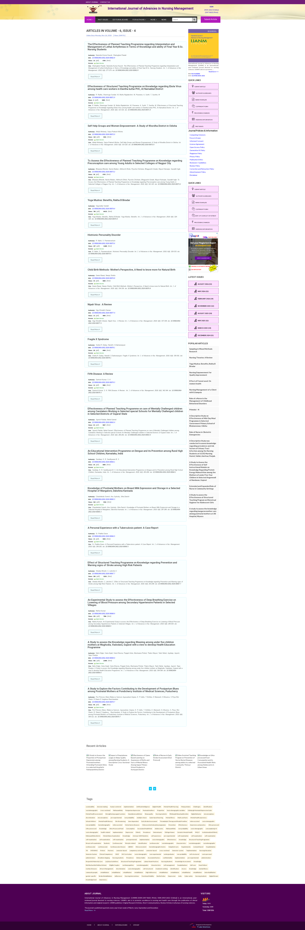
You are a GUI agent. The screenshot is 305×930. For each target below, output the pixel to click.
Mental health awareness (199, 817)
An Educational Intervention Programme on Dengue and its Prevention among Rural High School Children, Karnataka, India (135, 452)
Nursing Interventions (132, 876)
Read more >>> (214, 72)
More (153, 20)
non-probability (129, 817)
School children (91, 821)
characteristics (181, 843)
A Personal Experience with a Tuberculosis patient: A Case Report (123, 527)
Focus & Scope (195, 138)
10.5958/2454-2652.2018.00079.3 (103, 382)
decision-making (102, 806)
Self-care (193, 865)
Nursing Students (166, 861)
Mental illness (170, 817)
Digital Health (156, 806)
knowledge (192, 869)
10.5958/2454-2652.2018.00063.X (103, 422)
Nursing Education (205, 850)
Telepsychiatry (185, 806)
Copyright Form (201, 106)
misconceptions (209, 814)
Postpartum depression (132, 810)
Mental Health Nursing (171, 806)
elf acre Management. (106, 869)
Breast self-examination (93, 843)
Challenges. (197, 806)
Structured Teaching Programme (199, 839)
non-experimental (155, 854)
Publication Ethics (196, 160)
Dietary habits (140, 858)
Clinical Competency (106, 854)
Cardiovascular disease (117, 847)
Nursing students (161, 814)
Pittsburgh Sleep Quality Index (179, 814)
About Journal (92, 2)
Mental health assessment (94, 814)
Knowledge (103, 828)
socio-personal (207, 854)
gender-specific (91, 876)
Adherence (118, 876)
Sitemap (136, 925)
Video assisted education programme (154, 825)
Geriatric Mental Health (184, 832)
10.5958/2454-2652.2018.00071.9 (103, 97)
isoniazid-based (198, 847)
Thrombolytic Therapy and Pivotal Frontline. (173, 821)
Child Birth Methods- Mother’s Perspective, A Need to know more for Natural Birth (131, 269)
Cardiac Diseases (91, 869)
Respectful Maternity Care (94, 861)
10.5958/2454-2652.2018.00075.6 (103, 243)
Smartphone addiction (135, 814)
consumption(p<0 (211, 828)
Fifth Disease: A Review (100, 373)
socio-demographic (208, 821)
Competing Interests (198, 135)
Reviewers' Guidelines (198, 163)
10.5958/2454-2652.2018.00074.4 (103, 209)
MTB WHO (94, 850)
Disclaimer (193, 175)
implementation (129, 806)
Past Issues (103, 20)
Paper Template (200, 100)
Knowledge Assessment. (183, 861)
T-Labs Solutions (203, 927)
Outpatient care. (173, 847)
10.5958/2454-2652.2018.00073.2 (103, 172)
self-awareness (156, 836)
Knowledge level (91, 879)
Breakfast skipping (104, 858)
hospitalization (210, 847)
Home (89, 20)
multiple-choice (142, 817)
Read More (95, 76)
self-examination (183, 836)
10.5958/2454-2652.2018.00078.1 (103, 347)
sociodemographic (92, 810)
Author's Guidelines (203, 93)
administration (206, 858)
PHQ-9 (197, 832)
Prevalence (146, 832)
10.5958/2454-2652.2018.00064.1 (103, 462)
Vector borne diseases (132, 825)
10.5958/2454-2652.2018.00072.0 (103, 134)
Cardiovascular (117, 843)
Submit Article (210, 19)
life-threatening (120, 821)
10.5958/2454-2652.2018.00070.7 (103, 702)
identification (207, 806)
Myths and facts (183, 817)
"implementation (191, 850)
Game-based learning (156, 817)
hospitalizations (182, 865)
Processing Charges (201, 113)
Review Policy (195, 166)
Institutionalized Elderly (209, 832)
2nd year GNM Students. (140, 836)
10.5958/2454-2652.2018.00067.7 (103, 573)
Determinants (157, 832)
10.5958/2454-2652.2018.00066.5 (103, 536)
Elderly (138, 832)
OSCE (117, 854)
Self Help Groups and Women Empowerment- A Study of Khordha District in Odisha (132, 125)
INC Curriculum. (127, 854)
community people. (92, 872)
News (164, 20)
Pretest (102, 850)
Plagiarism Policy (196, 153)
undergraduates (169, 854)
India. (180, 876)
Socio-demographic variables (176, 810)
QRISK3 (130, 847)
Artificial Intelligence (143, 806)
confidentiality (167, 858)
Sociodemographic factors (157, 847)
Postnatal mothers (148, 810)
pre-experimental (116, 817)
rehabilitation (104, 872)
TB (87, 850)
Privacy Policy (195, 156)
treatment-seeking (162, 869)
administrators (90, 858)
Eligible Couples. (114, 865)
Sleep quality (149, 814)
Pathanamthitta (118, 810)
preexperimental (131, 839)
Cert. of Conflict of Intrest (205, 216)
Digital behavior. (196, 814)
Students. (107, 843)
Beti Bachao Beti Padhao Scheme (96, 865)
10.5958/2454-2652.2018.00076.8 (103, 278)
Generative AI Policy (197, 150)
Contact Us (105, 2)
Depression (129, 832)
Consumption (130, 828)
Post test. (111, 850)
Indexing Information (204, 120)
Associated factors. (154, 858)
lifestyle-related (130, 843)
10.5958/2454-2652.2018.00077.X (103, 313)
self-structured (194, 854)
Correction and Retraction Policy (202, 169)
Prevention (172, 825)
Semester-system (177, 850)
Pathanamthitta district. (93, 836)
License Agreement (197, 144)
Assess (184, 869)
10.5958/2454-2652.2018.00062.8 (103, 58)
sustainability (90, 806)
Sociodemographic (104, 825)
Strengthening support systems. (115, 814)
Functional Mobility (148, 876)
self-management (169, 865)
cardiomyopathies (128, 865)
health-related (105, 832)
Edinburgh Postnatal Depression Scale (200, 810)
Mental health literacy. (106, 821)
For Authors (139, 20)
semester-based (121, 850)
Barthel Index (161, 876)
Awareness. (103, 879)
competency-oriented (136, 850)
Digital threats (213, 876)
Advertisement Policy (198, 172)
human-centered (115, 806)
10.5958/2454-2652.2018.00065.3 (103, 499)
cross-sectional (105, 810)
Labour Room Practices (151, 861)
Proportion (160, 810)
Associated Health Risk (144, 828)
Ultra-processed (213, 825)
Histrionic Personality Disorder (104, 234)
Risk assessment (141, 847)
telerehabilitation (210, 872)
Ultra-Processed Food (116, 828)
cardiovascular (154, 843)
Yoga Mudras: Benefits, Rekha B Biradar (109, 200)
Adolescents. (159, 828)
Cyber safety (189, 876)
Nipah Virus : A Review (100, 304)
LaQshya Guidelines (111, 861)
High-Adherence (151, 872)
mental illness (203, 869)
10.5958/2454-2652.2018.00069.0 (103, 658)
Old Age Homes (170, 832)
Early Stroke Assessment (149, 821)
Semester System (91, 854)
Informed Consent (196, 141)
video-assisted (194, 821)
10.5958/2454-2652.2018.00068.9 (103, 613)
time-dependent (133, 821)
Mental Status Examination (111, 836)
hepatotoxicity (186, 847)
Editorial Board (120, 20)
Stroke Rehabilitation (105, 876)
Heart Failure (203, 865)
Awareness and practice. (198, 825)
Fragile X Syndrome (98, 339)
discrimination (90, 817)
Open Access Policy (197, 147)
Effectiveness (182, 825)
